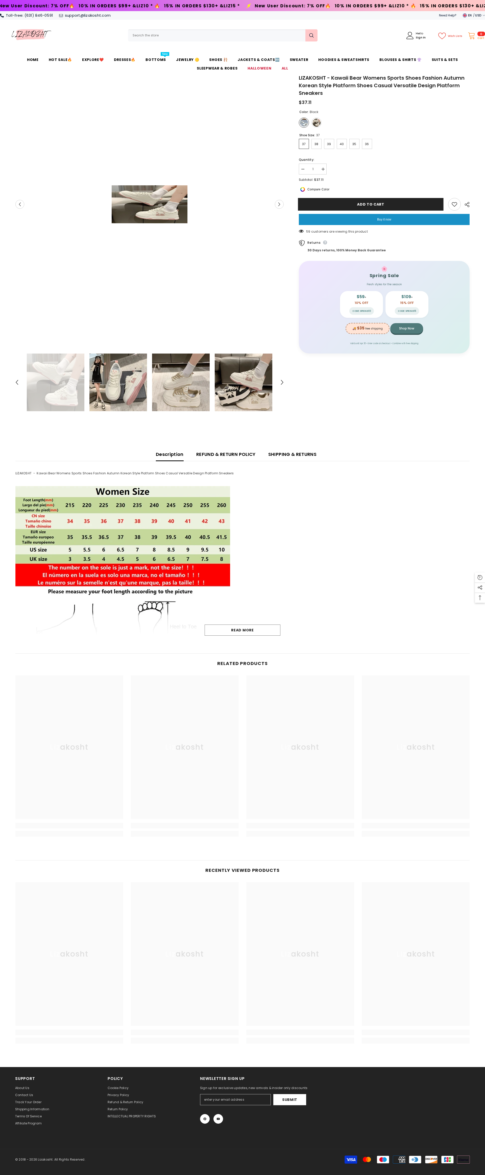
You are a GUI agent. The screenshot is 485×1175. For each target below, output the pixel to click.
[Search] (223, 35)
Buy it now (384, 219)
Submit (289, 1099)
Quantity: (306, 160)
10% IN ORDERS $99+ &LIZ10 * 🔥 (265, 6)
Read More (242, 630)
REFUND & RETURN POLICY (226, 454)
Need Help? (447, 15)
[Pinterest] (205, 1119)
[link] (69, 825)
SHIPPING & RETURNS (292, 454)
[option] (149, 204)
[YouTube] (218, 1119)
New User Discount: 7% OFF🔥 (183, 6)
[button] (19, 204)
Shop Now (406, 328)
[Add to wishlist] (454, 204)
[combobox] (216, 35)
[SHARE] (465, 204)
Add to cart (371, 204)
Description (170, 454)
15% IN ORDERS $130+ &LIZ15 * (92, 6)
